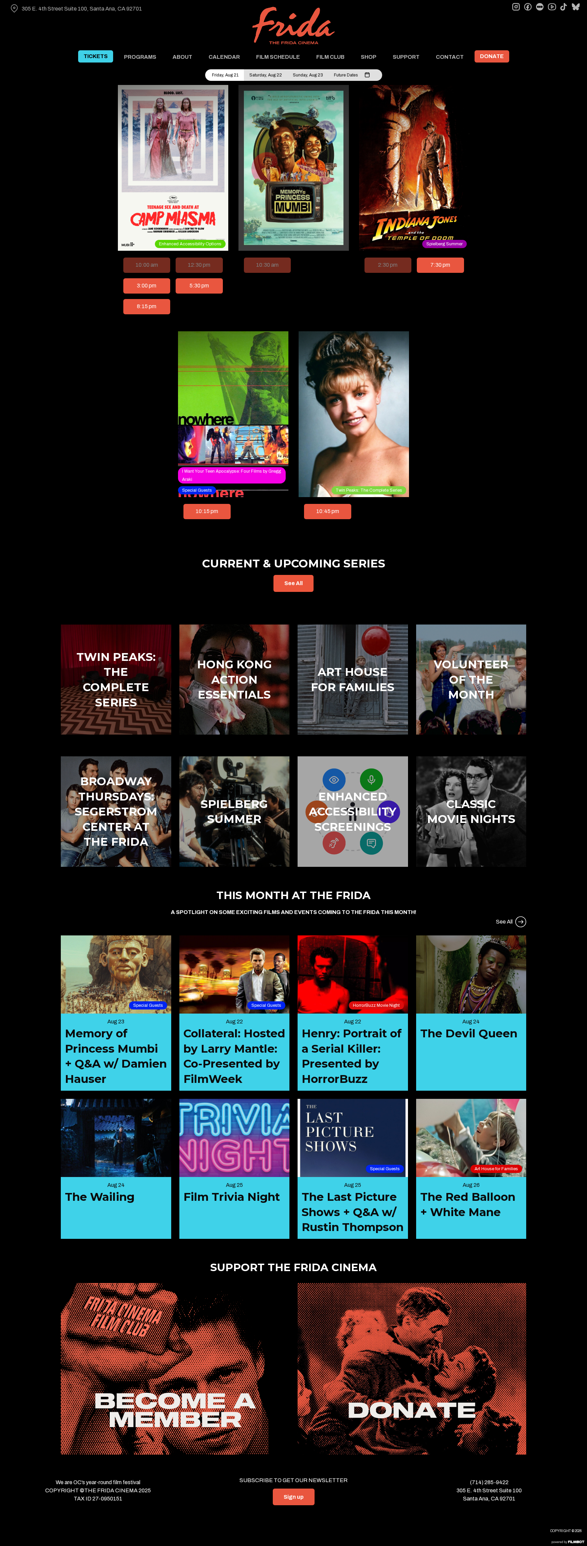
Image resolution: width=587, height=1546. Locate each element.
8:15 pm (146, 306)
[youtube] (551, 7)
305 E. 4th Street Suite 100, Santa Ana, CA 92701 (82, 9)
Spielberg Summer (444, 244)
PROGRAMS (140, 57)
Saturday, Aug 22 (265, 75)
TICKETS (96, 56)
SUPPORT (406, 57)
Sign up (294, 1497)
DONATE (492, 56)
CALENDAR (224, 57)
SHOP (368, 57)
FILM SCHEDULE (278, 57)
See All (293, 583)
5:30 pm (199, 285)
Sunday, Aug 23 (308, 75)
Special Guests (197, 490)
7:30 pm (440, 265)
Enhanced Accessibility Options (190, 244)
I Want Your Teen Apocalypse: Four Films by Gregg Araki (231, 475)
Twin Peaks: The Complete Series (369, 490)
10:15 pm (207, 511)
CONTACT (450, 57)
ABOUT (182, 57)
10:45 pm (327, 511)
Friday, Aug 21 (225, 75)
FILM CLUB (330, 57)
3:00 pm (146, 285)
